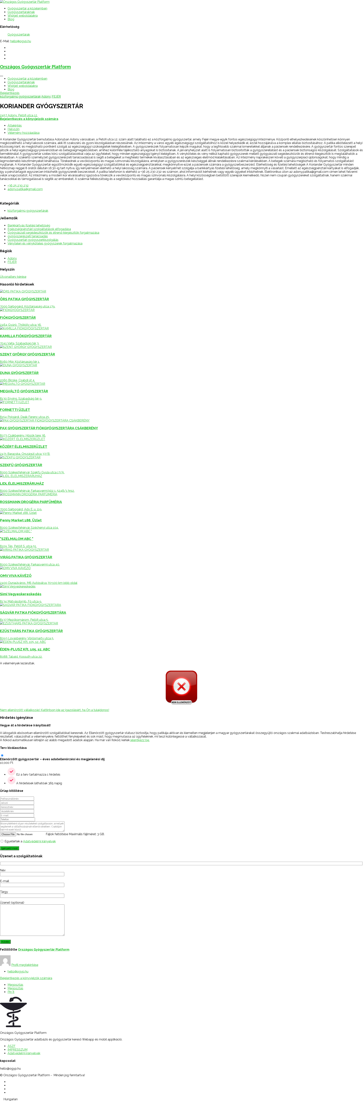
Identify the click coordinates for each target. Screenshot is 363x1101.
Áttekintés (15, 125)
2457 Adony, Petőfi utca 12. (19, 115)
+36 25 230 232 (18, 185)
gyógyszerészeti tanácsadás (28, 236)
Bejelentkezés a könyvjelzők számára (26, 978)
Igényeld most (10, 848)
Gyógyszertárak (19, 34)
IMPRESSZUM (17, 1049)
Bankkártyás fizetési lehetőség (29, 225)
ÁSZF (12, 1046)
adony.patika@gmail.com (25, 189)
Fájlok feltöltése (57, 834)
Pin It (11, 992)
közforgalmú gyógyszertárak (20, 96)
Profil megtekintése (24, 965)
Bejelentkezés (9, 93)
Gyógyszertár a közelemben (27, 8)
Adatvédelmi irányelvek (39, 841)
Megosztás (15, 985)
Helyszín (13, 129)
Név (3, 870)
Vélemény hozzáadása (24, 133)
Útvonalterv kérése (13, 277)
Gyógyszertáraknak (21, 12)
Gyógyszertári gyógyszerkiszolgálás (33, 240)
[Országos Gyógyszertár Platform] (25, 2)
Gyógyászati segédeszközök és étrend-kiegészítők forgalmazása (53, 232)
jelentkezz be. (140, 740)
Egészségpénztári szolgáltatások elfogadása (39, 229)
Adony (45, 96)
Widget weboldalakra (23, 15)
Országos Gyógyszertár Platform (35, 66)
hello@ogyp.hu (20, 41)
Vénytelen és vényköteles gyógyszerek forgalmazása (45, 243)
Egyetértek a (30, 841)
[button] (181, 1099)
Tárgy (4, 892)
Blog (11, 19)
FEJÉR (56, 96)
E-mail (4, 881)
